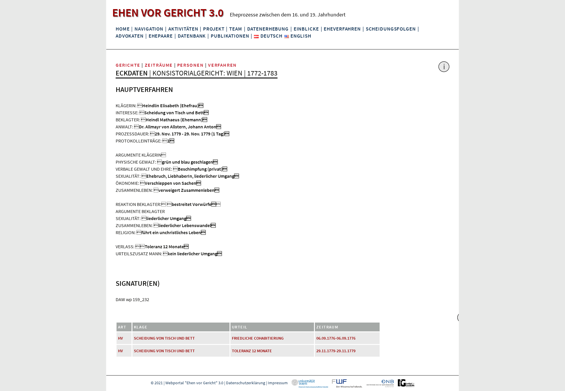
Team (235, 29)
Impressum (278, 382)
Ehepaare (161, 36)
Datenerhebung (268, 29)
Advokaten (130, 36)
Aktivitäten (183, 29)
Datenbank (192, 36)
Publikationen (230, 36)
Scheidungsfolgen (391, 29)
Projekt (213, 29)
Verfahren (222, 65)
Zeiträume (159, 65)
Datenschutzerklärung (245, 382)
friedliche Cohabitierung (258, 338)
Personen (190, 65)
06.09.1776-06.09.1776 (335, 338)
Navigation (148, 29)
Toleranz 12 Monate (252, 350)
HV (120, 338)
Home (122, 29)
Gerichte (128, 65)
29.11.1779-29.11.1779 (335, 350)
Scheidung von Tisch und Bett (164, 338)
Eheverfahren (342, 29)
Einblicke (306, 29)
